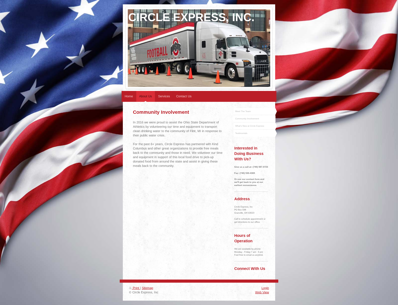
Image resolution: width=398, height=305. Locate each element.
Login (265, 288)
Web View (262, 292)
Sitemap (147, 288)
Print (136, 288)
